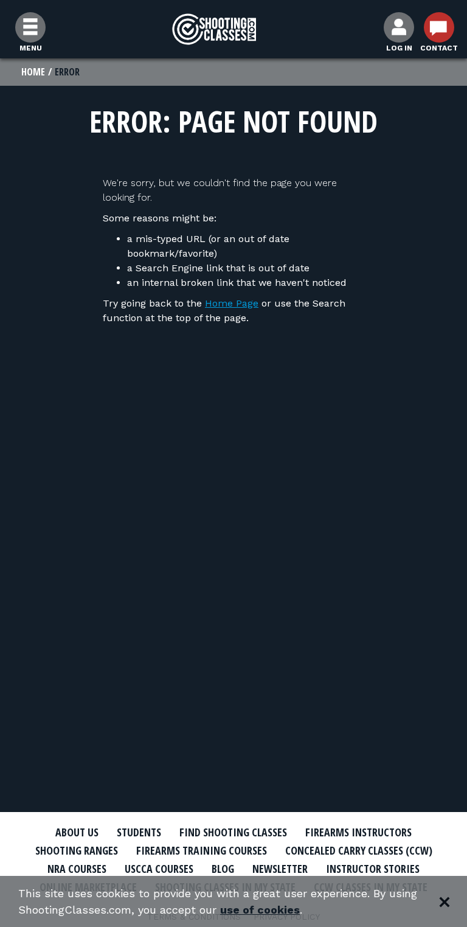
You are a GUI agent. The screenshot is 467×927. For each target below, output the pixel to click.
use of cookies (260, 909)
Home (33, 71)
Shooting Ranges (76, 850)
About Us (77, 832)
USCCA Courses (159, 868)
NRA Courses (76, 868)
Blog (223, 868)
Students (139, 832)
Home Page (231, 303)
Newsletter (280, 868)
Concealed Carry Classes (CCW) (358, 850)
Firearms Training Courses (201, 850)
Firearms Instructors (358, 832)
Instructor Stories (373, 868)
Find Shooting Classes (233, 832)
